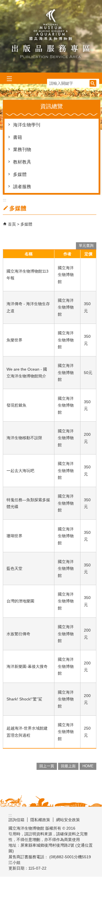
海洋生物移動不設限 (24, 437)
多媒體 (20, 174)
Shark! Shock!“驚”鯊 (24, 699)
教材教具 (22, 162)
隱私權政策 (40, 819)
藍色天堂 (14, 568)
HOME (88, 766)
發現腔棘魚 (16, 405)
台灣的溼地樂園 (20, 601)
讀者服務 (22, 186)
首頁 (12, 224)
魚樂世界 (14, 340)
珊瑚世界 (14, 536)
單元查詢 (86, 245)
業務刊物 (22, 149)
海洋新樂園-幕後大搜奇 (27, 666)
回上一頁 (46, 766)
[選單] (9, 79)
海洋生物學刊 (26, 124)
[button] (93, 83)
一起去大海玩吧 (20, 470)
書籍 (17, 137)
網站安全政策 (68, 819)
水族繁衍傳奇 (18, 634)
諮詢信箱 (16, 819)
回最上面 (68, 766)
